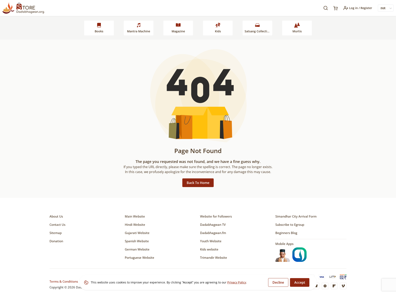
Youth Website (211, 241)
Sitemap (56, 233)
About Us (56, 216)
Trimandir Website (213, 257)
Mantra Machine (138, 31)
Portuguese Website (139, 257)
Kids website (209, 249)
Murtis (297, 31)
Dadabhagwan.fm (213, 233)
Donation (56, 241)
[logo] (23, 8)
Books (99, 31)
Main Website (135, 216)
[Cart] (336, 8)
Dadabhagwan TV (213, 224)
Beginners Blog (286, 233)
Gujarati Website (137, 233)
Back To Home (198, 182)
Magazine (178, 31)
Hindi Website (135, 224)
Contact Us (57, 224)
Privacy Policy (236, 282)
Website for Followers (216, 216)
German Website (137, 249)
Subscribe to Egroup (289, 224)
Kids (218, 31)
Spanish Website (137, 241)
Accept (299, 282)
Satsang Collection (258, 31)
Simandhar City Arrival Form (296, 216)
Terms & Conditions (64, 281)
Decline (278, 282)
